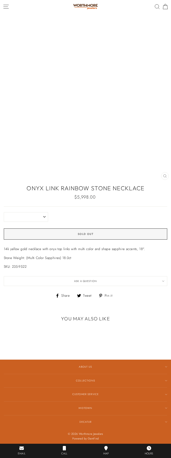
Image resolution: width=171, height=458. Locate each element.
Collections (85, 380)
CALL (64, 454)
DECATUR (85, 422)
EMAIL (21, 454)
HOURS (149, 454)
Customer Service (85, 394)
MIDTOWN (85, 408)
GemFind (93, 439)
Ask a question (85, 281)
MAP (106, 454)
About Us (85, 367)
